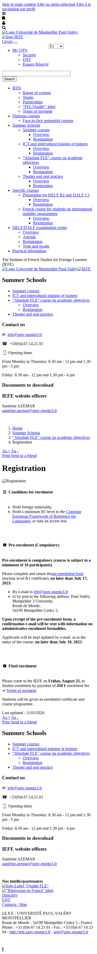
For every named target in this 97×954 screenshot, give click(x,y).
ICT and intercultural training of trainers (55, 144)
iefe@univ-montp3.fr (25, 334)
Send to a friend (24, 455)
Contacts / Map (14, 904)
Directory (10, 895)
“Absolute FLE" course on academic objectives (51, 300)
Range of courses (37, 92)
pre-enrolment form (67, 573)
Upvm (7, 41)
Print (6, 455)
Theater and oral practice (43, 176)
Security (29, 55)
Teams (28, 97)
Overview (41, 134)
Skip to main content (19, 4)
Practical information (29, 251)
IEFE (16, 88)
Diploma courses (26, 116)
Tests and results (36, 246)
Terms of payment (37, 111)
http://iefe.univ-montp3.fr (30, 932)
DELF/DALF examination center (39, 227)
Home (17, 428)
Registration (43, 139)
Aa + (6, 451)
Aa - (14, 451)
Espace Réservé (36, 64)
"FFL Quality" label (39, 106)
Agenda (29, 237)
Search (9, 79)
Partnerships (33, 102)
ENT (27, 59)
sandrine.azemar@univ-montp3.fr (29, 410)
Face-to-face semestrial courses (48, 120)
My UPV (20, 50)
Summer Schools (26, 125)
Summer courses (36, 130)
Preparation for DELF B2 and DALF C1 (56, 195)
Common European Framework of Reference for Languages (46, 516)
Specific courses (25, 190)
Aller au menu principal (55, 4)
